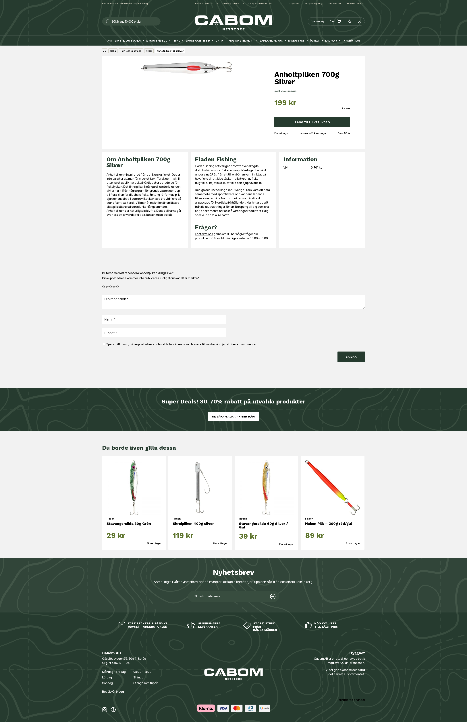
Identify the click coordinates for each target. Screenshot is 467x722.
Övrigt (315, 40)
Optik (219, 40)
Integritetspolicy (313, 3)
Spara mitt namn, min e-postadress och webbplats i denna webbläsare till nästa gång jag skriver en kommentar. (181, 344)
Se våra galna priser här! (233, 416)
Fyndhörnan (351, 40)
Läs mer (345, 108)
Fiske (176, 40)
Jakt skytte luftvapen (124, 40)
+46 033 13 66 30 (355, 3)
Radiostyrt (296, 40)
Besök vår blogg (113, 692)
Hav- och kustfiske (131, 50)
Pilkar (149, 50)
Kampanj (331, 40)
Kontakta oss (334, 3)
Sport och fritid (198, 40)
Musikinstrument (241, 40)
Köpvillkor (294, 3)
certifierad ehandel (351, 700)
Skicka (351, 356)
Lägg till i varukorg (312, 122)
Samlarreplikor (271, 40)
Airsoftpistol (156, 40)
